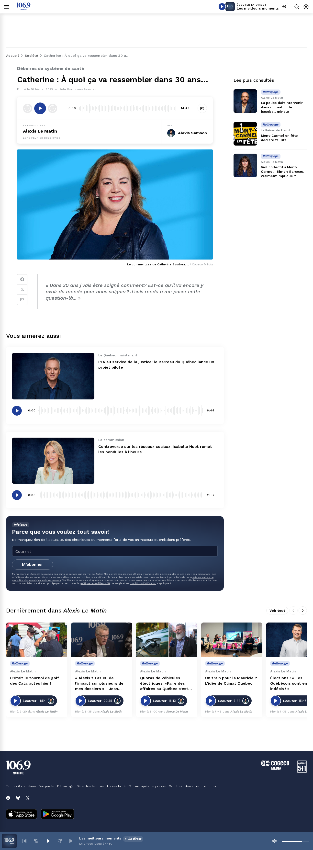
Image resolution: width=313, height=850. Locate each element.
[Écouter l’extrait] (40, 108)
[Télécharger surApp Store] (21, 814)
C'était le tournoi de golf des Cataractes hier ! (34, 681)
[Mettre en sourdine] (274, 841)
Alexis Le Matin (40, 131)
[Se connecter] (306, 6)
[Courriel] (22, 300)
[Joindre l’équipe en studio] (284, 6)
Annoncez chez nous (200, 786)
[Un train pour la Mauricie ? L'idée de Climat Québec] (231, 640)
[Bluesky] (18, 798)
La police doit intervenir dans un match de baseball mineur (282, 107)
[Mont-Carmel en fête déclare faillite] (245, 134)
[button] (24, 841)
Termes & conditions (21, 786)
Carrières (175, 786)
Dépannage (65, 786)
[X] (28, 798)
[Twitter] (22, 289)
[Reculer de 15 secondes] (27, 108)
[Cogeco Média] (275, 768)
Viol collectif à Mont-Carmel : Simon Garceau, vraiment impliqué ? (282, 171)
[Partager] (202, 108)
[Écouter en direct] (222, 7)
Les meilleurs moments (258, 8)
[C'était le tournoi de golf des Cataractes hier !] (36, 640)
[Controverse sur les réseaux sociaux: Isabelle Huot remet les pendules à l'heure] (53, 461)
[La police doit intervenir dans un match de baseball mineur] (245, 101)
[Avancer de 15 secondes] (52, 108)
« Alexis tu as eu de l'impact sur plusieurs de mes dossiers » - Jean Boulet (99, 683)
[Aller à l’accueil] (23, 9)
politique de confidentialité (95, 583)
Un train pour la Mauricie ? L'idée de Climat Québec (231, 681)
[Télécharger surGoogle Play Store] (57, 814)
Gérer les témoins (90, 786)
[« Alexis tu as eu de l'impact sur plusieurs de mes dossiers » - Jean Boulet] (101, 640)
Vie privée (46, 786)
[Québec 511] (302, 771)
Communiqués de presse (147, 786)
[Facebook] (22, 279)
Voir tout (277, 610)
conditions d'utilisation (143, 583)
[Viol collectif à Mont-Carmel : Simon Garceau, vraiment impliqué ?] (245, 165)
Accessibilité (116, 786)
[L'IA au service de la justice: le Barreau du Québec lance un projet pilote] (53, 376)
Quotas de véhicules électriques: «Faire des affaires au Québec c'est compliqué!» (164, 683)
